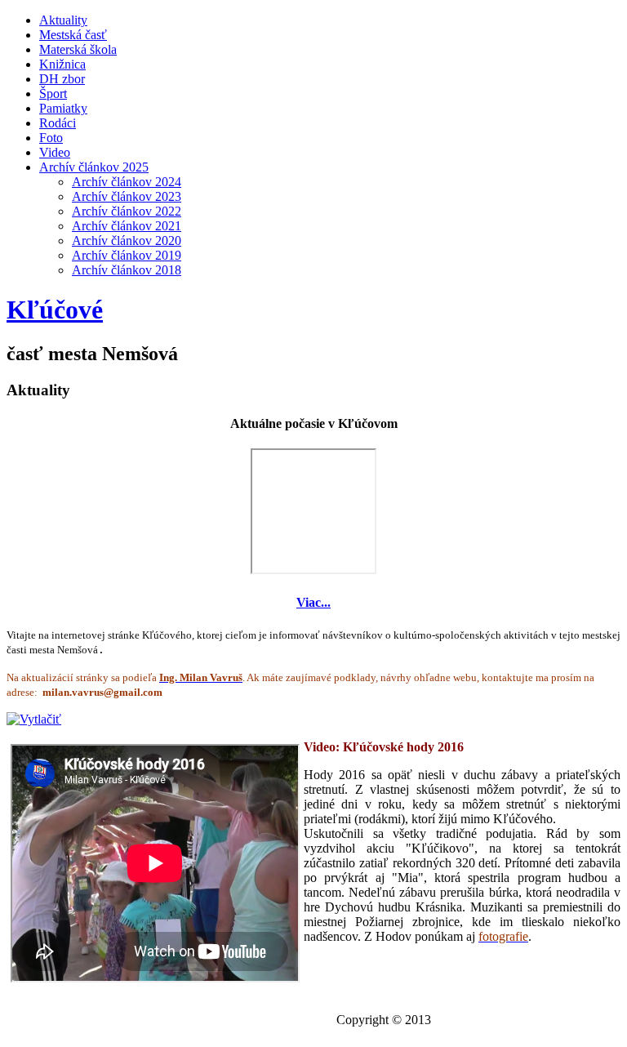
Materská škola (78, 49)
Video (54, 152)
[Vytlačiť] (34, 719)
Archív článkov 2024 (126, 182)
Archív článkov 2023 (126, 196)
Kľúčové (55, 309)
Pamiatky (63, 108)
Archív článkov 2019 (126, 255)
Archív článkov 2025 (94, 167)
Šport (53, 93)
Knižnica (62, 64)
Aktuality (63, 20)
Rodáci (57, 123)
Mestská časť (73, 35)
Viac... (313, 602)
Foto (51, 138)
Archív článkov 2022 (126, 211)
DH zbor (62, 79)
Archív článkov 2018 (126, 270)
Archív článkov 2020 (126, 240)
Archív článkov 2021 (126, 226)
